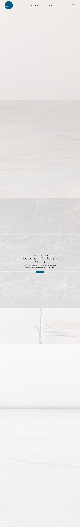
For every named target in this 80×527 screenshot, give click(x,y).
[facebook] (72, 5)
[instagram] (74, 5)
